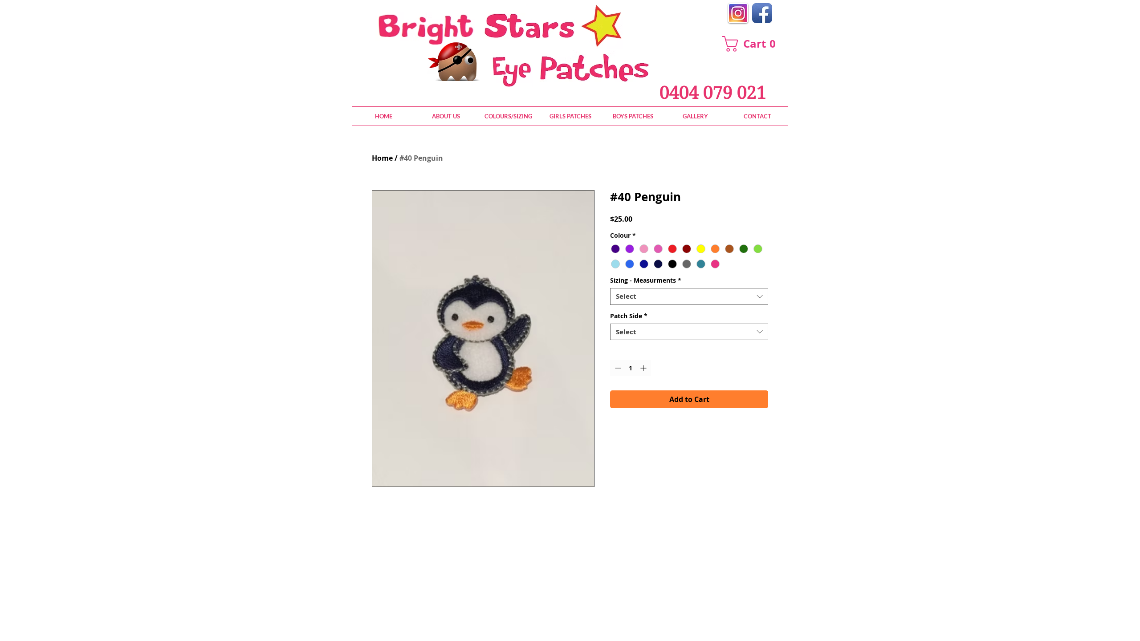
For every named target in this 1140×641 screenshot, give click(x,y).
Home (382, 158)
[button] (753, 44)
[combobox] (689, 296)
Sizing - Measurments (645, 280)
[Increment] (644, 368)
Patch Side (628, 316)
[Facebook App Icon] (762, 13)
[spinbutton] (631, 368)
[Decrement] (617, 368)
